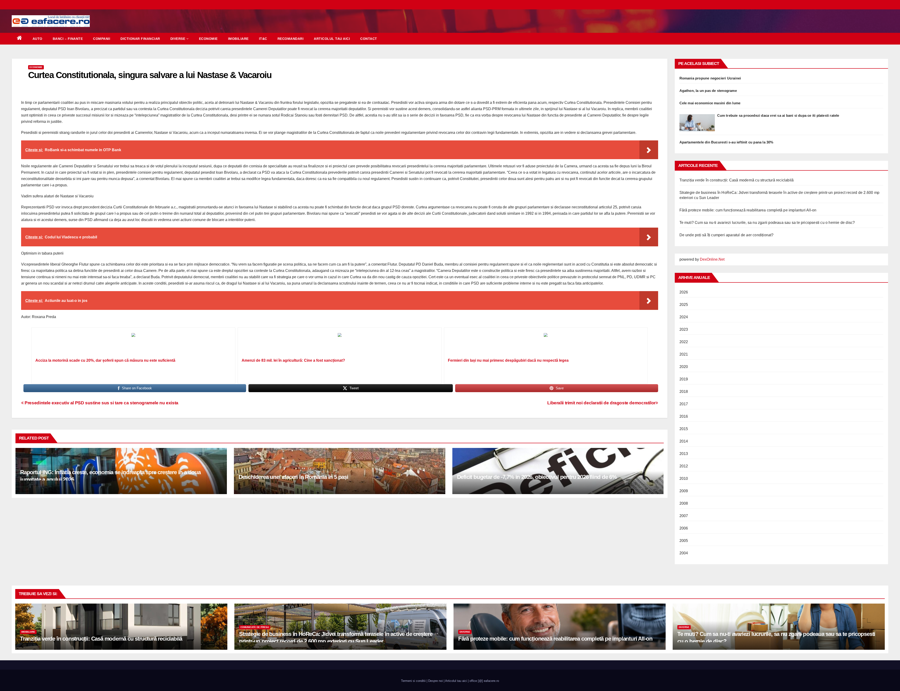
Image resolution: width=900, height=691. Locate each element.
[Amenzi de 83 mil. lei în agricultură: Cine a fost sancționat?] (339, 344)
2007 (683, 516)
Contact (368, 39)
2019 (683, 379)
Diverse (177, 39)
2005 (683, 541)
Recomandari (291, 39)
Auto (37, 39)
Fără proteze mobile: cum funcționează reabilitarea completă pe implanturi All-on (748, 210)
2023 (683, 329)
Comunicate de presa (254, 627)
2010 (683, 479)
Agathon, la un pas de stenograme (708, 91)
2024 (683, 317)
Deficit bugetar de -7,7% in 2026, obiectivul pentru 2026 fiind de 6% (537, 477)
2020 (683, 367)
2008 (683, 503)
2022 (683, 342)
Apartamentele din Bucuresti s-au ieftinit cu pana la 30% (726, 142)
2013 (683, 454)
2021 (683, 354)
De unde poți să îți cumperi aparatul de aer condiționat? (726, 235)
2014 (683, 441)
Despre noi (435, 681)
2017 (683, 404)
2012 (683, 466)
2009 (683, 491)
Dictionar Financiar (140, 39)
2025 (683, 305)
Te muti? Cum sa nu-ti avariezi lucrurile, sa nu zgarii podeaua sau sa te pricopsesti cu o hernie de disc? (767, 223)
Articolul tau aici (332, 39)
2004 (683, 553)
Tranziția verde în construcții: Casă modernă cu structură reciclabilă (736, 180)
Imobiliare (238, 39)
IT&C (263, 39)
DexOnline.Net (712, 259)
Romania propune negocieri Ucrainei (710, 78)
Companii (101, 39)
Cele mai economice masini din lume (710, 103)
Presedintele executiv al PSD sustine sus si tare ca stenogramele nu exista (101, 402)
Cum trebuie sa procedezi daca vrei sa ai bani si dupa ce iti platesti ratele (778, 115)
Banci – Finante (68, 39)
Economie (208, 39)
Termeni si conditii (413, 681)
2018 (683, 392)
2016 (683, 416)
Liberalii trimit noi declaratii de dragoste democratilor (601, 402)
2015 (683, 429)
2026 (683, 292)
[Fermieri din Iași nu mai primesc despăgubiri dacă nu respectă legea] (546, 344)
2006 (683, 528)
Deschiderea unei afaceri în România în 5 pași (293, 477)
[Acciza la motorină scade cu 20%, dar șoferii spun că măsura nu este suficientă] (133, 344)
